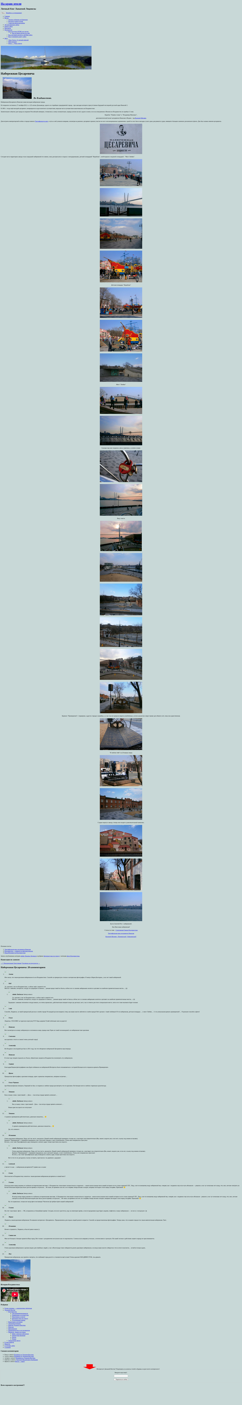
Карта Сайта (9, 26)
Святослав (12, 1235)
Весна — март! (20, 1361)
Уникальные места (14, 1340)
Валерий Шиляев (140, 118)
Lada (10, 1008)
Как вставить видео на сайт (21, 33)
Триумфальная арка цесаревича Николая (121, 933)
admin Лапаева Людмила (28, 956)
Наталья (12, 1027)
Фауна (14, 1337)
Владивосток (12, 1312)
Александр (12, 1045)
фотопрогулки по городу (52, 956)
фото (6, 38)
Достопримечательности (20, 1313)
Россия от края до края (15, 21)
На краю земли (11, 3)
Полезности (8, 30)
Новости (7, 1344)
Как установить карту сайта (17, 36)
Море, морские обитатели (20, 1334)
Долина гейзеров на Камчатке (18, 19)
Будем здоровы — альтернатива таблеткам (18, 1308)
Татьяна (11, 1092)
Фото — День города (15, 43)
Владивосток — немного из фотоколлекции (19, 951)
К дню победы (9, 1342)
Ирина (11, 1073)
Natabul (11, 1064)
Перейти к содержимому (14, 13)
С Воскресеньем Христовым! (11, 963)
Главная (7, 16)
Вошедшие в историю (15, 1322)
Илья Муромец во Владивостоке (15, 953)
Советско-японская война (16, 23)
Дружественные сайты (12, 25)
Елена (11, 1173)
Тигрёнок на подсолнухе (31, 963)
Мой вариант (12, 42)
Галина (11, 1182)
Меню (3, 13)
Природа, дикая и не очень (17, 1332)
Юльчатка (12, 1135)
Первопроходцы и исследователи (19, 1330)
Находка (11, 1327)
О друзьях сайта (10, 1345)
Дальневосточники (14, 1323)
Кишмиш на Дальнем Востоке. (24, 1354)
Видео (7, 18)
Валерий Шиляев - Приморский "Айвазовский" (121, 936)
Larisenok (12, 1164)
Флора (14, 1339)
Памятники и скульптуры (20, 1315)
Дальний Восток (10, 1310)
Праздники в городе (18, 1317)
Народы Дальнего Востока (17, 1325)
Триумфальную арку (41, 121)
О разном (8, 1347)
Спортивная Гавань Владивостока (127, 930)
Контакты (8, 28)
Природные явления (18, 1335)
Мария (11, 1217)
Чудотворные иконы (18, 1320)
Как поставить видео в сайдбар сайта (20, 35)
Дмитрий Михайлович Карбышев (27, 1360)
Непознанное (12, 1329)
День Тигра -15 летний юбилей (18, 40)
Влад (6, 1354)
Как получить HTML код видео (18, 31)
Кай (10, 983)
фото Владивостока (73, 956)
